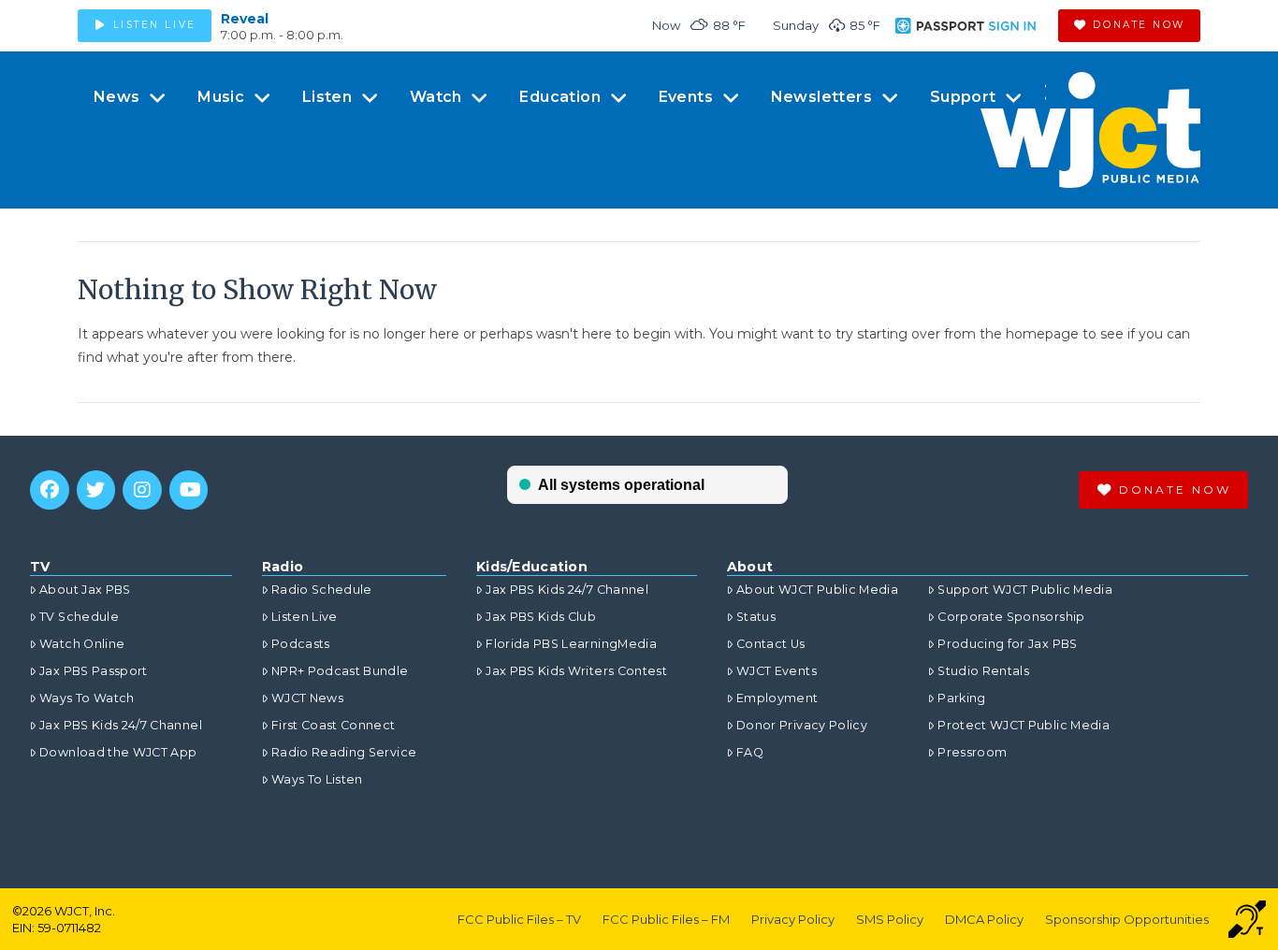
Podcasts (300, 644)
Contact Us (771, 644)
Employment (777, 698)
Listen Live (304, 617)
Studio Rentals (983, 671)
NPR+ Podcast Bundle (340, 671)
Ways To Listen (317, 779)
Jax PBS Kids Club (541, 617)
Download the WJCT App (117, 752)
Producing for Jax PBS (1007, 644)
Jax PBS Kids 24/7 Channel (120, 725)
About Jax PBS (85, 590)
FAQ (749, 752)
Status (756, 617)
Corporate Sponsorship (1010, 617)
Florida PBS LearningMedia (571, 644)
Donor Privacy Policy (801, 725)
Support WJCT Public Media (1024, 590)
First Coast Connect (333, 725)
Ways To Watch (87, 698)
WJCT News (307, 698)
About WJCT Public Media (817, 590)
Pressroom (972, 752)
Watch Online (81, 644)
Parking (961, 698)
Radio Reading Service (343, 752)
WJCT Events (776, 671)
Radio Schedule (321, 590)
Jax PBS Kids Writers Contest (576, 671)
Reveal (245, 18)
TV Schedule (79, 617)
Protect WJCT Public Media (1023, 725)
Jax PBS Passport (93, 671)
